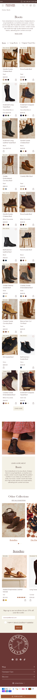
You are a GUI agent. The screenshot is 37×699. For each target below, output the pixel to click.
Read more (18, 33)
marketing (30, 622)
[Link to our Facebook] (12, 659)
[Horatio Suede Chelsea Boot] (3, 79)
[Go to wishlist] (27, 5)
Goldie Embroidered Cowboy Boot (7, 178)
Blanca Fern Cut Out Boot (25, 322)
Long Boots (14, 43)
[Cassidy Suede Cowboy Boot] (23, 189)
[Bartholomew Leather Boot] (3, 260)
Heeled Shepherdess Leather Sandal (12, 591)
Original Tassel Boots (29, 43)
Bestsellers (18, 551)
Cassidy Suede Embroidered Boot (26, 287)
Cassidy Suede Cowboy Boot (8, 322)
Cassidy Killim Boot (26, 176)
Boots (4, 43)
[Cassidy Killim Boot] (21, 189)
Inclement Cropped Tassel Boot (27, 106)
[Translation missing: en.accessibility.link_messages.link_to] (18, 644)
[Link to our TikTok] (24, 659)
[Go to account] (31, 5)
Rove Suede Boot (26, 69)
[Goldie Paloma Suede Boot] (6, 189)
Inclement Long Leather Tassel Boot (9, 142)
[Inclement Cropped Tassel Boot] (21, 115)
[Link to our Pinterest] (20, 659)
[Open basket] (34, 5)
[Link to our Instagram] (17, 659)
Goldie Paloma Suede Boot (8, 287)
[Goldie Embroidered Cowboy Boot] (3, 189)
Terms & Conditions (19, 622)
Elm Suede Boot (8, 357)
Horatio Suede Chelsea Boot (8, 70)
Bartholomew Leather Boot (7, 251)
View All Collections (18, 500)
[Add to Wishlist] (16, 49)
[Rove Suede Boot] (21, 79)
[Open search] (23, 5)
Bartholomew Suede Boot (24, 358)
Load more (19, 409)
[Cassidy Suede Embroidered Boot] (25, 189)
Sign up (18, 627)
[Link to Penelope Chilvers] (10, 5)
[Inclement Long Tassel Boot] (3, 115)
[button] (18, 543)
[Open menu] (3, 5)
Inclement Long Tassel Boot (8, 106)
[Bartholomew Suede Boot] (6, 260)
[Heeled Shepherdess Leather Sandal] (3, 600)
